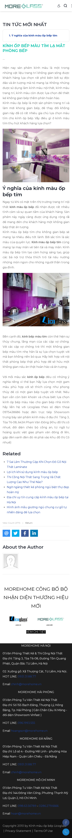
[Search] (65, 5)
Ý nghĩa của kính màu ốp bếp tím (34, 35)
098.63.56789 (27, 806)
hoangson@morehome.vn (29, 730)
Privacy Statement (18, 831)
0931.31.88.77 (27, 676)
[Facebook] (65, 822)
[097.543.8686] (65, 832)
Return (29, 522)
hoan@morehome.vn (26, 813)
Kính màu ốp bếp (41, 825)
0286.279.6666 (49, 806)
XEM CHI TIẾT (36, 632)
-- (4, 59)
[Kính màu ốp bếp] (24, 5)
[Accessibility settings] (59, 6)
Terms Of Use (43, 831)
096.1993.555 (26, 723)
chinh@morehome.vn (26, 684)
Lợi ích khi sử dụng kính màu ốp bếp (32, 472)
